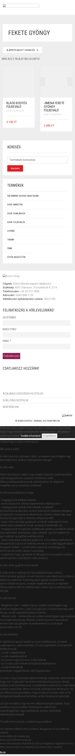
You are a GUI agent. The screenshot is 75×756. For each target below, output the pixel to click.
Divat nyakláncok (16, 213)
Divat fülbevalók (15, 111)
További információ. (31, 435)
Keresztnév (9, 329)
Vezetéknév (9, 317)
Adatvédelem (11, 407)
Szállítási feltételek (15, 400)
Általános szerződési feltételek (23, 393)
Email (7, 340)
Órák (9, 248)
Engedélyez (49, 435)
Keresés (15, 168)
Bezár (3, 752)
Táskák (10, 239)
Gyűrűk (11, 231)
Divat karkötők (15, 204)
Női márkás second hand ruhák (23, 196)
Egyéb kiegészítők (16, 257)
